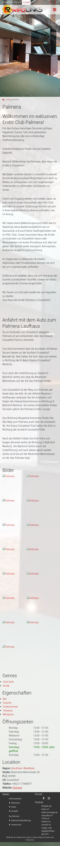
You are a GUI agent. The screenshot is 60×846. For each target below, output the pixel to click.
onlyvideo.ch (47, 815)
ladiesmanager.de (49, 812)
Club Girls (8, 681)
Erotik (6, 685)
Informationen (15, 798)
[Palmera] (30, 48)
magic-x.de (46, 828)
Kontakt (26, 2)
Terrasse (7, 710)
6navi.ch (45, 809)
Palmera (17, 787)
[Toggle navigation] (55, 10)
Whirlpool (8, 714)
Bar (5, 698)
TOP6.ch (45, 818)
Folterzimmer (10, 706)
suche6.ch (46, 824)
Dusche (7, 702)
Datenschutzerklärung (20, 820)
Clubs (8, 100)
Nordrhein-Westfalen (23, 768)
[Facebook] (50, 2)
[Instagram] (55, 2)
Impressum (16, 824)
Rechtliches (14, 816)
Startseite (15, 803)
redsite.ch (45, 821)
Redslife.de (46, 806)
